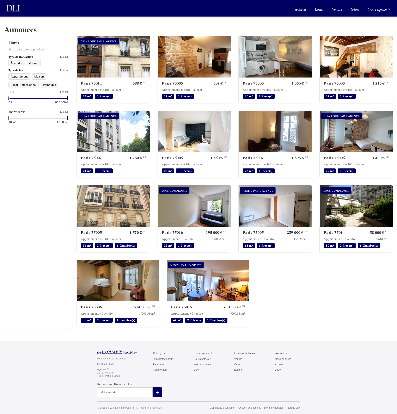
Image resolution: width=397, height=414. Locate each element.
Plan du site (293, 407)
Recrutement (160, 369)
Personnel (158, 364)
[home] (13, 8)
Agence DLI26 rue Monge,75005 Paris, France (108, 372)
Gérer (355, 9)
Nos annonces (283, 359)
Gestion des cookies (249, 407)
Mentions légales (273, 407)
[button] (378, 8)
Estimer (238, 369)
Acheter (300, 9)
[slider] (9, 98)
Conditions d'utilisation (222, 407)
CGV (196, 369)
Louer (319, 9)
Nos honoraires (202, 364)
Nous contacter (202, 359)
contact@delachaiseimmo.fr (112, 358)
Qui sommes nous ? (164, 359)
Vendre (337, 9)
